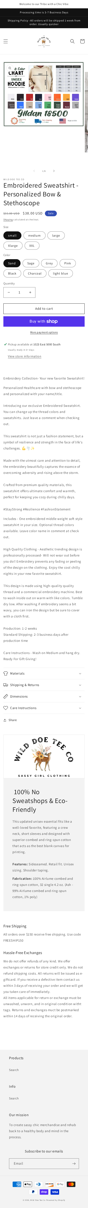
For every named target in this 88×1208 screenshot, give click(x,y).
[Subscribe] (74, 1163)
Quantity (9, 283)
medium (34, 235)
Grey (49, 263)
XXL (32, 246)
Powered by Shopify (55, 1200)
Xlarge (13, 246)
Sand (12, 263)
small (12, 235)
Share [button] (13, 720)
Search (14, 1070)
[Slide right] (54, 171)
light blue (60, 273)
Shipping (8, 219)
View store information (24, 356)
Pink (67, 263)
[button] (6, 41)
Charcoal (35, 273)
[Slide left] (34, 171)
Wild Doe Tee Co (38, 1200)
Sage (31, 263)
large (56, 235)
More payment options (44, 332)
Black (12, 273)
